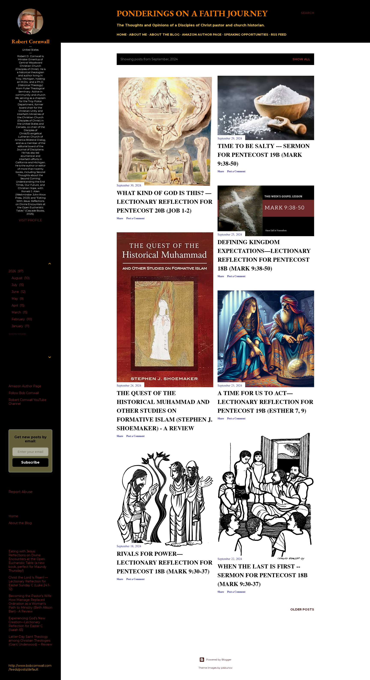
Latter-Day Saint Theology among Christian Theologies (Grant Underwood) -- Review (30, 640)
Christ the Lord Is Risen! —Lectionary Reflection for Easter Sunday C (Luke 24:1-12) (29, 583)
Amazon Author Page (25, 386)
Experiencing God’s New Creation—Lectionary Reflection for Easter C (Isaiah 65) (27, 624)
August (20, 278)
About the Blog (164, 34)
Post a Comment (135, 218)
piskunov (227, 667)
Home (122, 34)
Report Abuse (21, 492)
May (17, 299)
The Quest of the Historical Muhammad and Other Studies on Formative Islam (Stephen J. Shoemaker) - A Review (164, 410)
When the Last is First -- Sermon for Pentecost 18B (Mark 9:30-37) (263, 575)
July (17, 285)
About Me (138, 34)
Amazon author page (201, 34)
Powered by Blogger (218, 659)
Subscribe (30, 462)
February (21, 319)
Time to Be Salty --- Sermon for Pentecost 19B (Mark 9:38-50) (264, 154)
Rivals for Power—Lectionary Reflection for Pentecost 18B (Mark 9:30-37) (164, 562)
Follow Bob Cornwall (24, 393)
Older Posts (302, 609)
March (19, 312)
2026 (15, 271)
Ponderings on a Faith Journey (192, 13)
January (20, 326)
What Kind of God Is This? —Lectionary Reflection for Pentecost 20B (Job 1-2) (164, 201)
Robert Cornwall (30, 41)
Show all (301, 59)
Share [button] (120, 218)
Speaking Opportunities (246, 34)
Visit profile (30, 220)
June (18, 292)
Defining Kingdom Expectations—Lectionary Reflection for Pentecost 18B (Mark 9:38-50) (264, 255)
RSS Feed (278, 34)
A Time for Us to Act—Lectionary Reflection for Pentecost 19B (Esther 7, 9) (265, 401)
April (18, 305)
